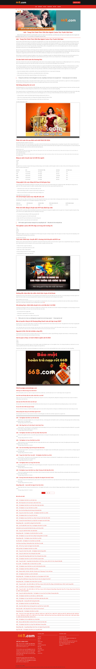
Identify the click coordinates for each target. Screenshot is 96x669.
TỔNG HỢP (40, 641)
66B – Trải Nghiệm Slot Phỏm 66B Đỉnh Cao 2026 (27, 568)
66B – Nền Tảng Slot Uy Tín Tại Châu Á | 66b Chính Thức (30, 425)
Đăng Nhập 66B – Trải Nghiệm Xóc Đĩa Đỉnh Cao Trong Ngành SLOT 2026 (32, 576)
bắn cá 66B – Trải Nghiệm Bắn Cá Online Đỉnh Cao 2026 (28, 563)
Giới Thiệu (40, 648)
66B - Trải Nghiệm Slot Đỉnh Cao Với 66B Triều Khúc (27, 603)
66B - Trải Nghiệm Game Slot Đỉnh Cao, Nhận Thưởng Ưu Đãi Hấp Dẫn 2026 (35, 470)
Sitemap (26, 665)
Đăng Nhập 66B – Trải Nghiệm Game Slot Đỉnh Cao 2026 (28, 538)
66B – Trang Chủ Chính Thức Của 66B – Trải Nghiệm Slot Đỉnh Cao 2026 (34, 455)
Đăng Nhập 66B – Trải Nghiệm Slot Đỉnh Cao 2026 (27, 611)
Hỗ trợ (39, 651)
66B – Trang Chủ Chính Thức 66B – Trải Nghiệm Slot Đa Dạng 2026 (31, 551)
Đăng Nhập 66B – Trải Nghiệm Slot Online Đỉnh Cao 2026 (29, 581)
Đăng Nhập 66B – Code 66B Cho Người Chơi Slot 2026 (30, 485)
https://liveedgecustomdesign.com (69, 638)
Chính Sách (40, 653)
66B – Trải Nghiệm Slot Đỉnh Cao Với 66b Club (27, 417)
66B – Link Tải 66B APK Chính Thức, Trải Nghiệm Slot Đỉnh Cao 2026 (31, 525)
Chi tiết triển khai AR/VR (21, 237)
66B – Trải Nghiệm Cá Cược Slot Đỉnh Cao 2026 (28, 440)
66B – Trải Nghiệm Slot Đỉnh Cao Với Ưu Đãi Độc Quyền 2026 (30, 558)
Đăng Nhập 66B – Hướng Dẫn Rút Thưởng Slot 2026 (27, 600)
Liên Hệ (39, 638)
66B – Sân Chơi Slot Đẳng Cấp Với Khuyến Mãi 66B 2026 (30, 447)
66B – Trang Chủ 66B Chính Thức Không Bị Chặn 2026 (28, 553)
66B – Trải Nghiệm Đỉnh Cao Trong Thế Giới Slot (28, 462)
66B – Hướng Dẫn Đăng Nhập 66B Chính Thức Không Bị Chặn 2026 (31, 556)
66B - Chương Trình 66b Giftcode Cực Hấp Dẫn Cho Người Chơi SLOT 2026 (35, 477)
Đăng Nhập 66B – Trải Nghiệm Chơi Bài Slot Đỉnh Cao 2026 (29, 533)
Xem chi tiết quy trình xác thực (22, 299)
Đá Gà (39, 640)
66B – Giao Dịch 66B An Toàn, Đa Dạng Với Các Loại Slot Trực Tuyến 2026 (32, 606)
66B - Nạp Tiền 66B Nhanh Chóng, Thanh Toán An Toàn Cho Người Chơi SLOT (33, 579)
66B (44, 302)
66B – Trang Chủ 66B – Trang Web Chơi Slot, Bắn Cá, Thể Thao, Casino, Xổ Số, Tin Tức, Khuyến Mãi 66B (39, 561)
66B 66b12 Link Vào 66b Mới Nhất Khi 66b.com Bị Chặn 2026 (29, 528)
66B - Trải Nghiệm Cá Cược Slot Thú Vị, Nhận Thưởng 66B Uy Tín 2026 (31, 535)
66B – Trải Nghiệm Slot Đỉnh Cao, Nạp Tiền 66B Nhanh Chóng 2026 (31, 624)
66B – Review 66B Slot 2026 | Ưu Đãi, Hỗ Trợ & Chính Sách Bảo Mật (31, 621)
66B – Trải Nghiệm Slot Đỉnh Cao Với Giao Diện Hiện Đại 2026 (31, 432)
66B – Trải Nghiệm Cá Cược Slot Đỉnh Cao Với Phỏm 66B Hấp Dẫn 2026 (32, 598)
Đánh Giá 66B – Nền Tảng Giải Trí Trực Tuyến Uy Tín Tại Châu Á (30, 608)
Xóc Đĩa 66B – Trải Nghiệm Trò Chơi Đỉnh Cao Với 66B (28, 540)
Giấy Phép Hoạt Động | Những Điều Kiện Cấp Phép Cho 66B (29, 543)
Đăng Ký (39, 636)
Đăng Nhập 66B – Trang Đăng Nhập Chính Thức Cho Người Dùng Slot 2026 (33, 627)
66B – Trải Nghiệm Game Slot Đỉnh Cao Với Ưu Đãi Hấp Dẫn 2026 (30, 566)
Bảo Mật (39, 646)
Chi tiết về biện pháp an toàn (21, 101)
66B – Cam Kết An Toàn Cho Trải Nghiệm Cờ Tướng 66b (28, 586)
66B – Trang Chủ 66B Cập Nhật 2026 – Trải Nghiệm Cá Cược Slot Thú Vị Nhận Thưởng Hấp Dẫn (37, 593)
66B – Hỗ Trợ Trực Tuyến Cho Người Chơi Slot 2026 (27, 545)
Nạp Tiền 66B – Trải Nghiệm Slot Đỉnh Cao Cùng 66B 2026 (29, 629)
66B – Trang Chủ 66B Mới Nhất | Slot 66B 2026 (26, 530)
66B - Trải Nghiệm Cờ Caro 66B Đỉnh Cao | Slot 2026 (28, 619)
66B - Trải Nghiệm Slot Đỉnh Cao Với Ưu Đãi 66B (27, 573)
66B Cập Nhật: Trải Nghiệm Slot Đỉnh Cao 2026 (26, 548)
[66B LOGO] (21, 2)
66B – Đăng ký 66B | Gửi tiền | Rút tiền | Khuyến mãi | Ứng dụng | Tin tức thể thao (34, 571)
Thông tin (40, 643)
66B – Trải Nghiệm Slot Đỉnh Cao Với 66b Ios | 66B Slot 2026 (29, 595)
